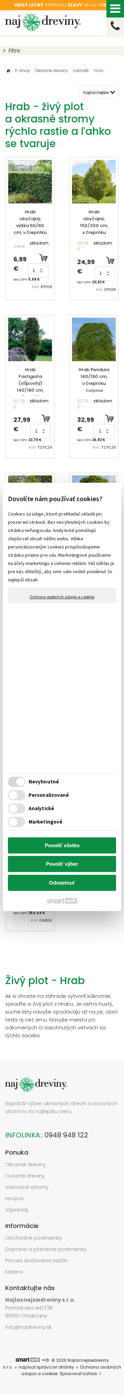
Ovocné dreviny (25, 1175)
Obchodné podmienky (33, 1237)
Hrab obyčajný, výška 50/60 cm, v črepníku (30, 229)
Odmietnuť (62, 883)
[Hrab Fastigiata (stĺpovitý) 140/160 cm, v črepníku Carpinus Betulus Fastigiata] (30, 339)
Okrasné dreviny (25, 1164)
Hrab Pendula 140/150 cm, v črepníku (94, 383)
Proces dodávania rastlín (37, 1260)
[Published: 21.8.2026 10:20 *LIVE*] (45, 1360)
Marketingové (45, 822)
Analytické (41, 808)
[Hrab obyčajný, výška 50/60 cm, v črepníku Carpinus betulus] (30, 181)
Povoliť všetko (62, 845)
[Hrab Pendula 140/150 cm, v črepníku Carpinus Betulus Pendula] (94, 339)
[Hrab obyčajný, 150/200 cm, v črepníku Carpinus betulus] (94, 181)
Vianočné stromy (27, 1187)
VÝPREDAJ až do (62, 5)
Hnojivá (14, 1198)
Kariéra (14, 1271)
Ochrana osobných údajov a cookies (62, 596)
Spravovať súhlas (78, 1374)
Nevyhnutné (44, 782)
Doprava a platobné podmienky (45, 1249)
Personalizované (49, 795)
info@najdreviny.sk (28, 1327)
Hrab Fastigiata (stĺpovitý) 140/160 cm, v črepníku (31, 393)
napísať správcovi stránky (46, 1367)
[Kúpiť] (43, 257)
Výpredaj (16, 1209)
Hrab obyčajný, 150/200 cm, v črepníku (94, 229)
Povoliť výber (62, 864)
